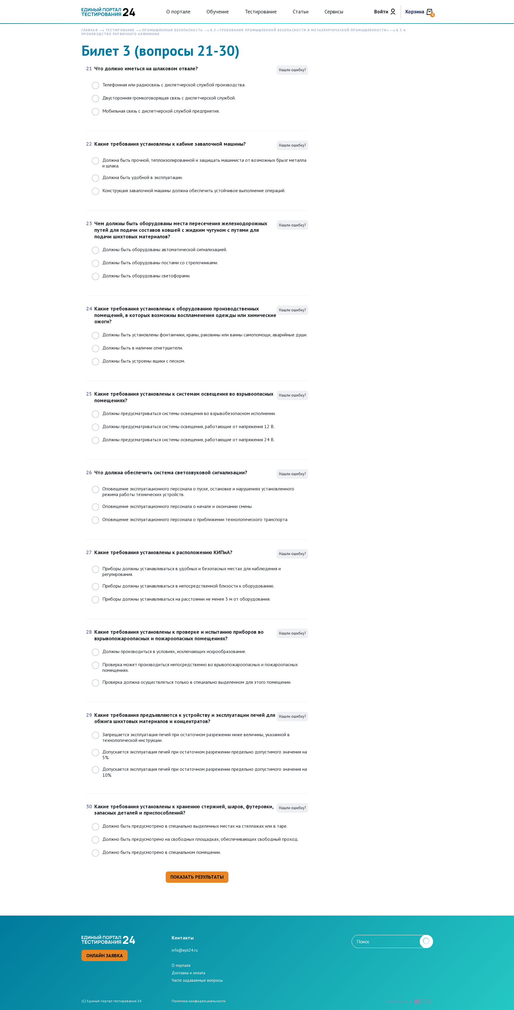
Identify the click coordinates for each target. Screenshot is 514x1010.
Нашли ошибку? (292, 69)
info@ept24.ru (185, 950)
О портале (178, 11)
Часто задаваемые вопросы (197, 980)
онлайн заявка (104, 955)
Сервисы (334, 11)
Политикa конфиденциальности (198, 1001)
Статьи (300, 11)
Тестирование (261, 11)
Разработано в (398, 1001)
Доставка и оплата (188, 972)
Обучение (217, 11)
